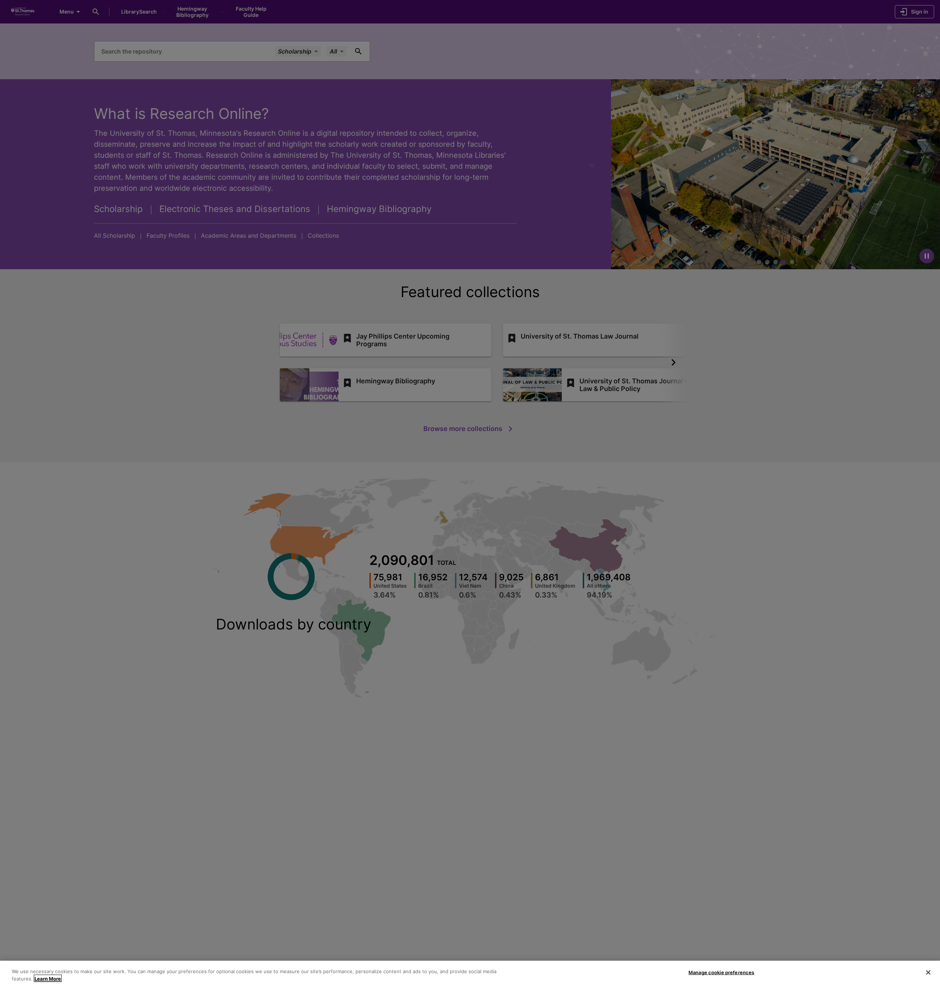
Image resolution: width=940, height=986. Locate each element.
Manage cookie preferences (721, 972)
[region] (470, 973)
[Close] (928, 972)
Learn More (48, 978)
